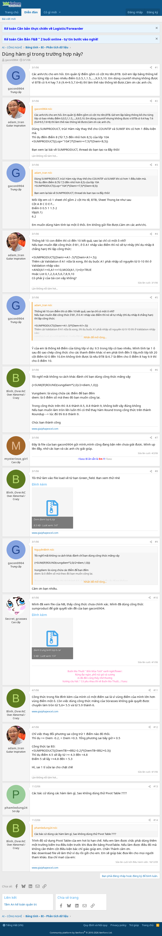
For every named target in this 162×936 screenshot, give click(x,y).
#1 (156, 67)
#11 (156, 690)
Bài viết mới (9, 19)
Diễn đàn (31, 12)
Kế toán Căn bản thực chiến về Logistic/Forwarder (43, 28)
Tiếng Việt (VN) (14, 925)
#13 (156, 786)
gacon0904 (11, 60)
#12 (156, 727)
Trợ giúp (134, 925)
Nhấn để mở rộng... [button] (95, 337)
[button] (60, 12)
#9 (156, 541)
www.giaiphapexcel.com (45, 428)
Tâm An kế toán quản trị (20, 904)
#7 (156, 437)
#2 (156, 101)
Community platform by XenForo (81, 932)
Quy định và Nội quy (95, 925)
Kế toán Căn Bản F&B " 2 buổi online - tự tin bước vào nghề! (51, 39)
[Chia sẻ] (151, 67)
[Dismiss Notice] (156, 28)
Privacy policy (118, 925)
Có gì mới (50, 12)
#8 (156, 471)
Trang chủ (11, 12)
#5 (156, 297)
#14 (156, 820)
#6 (156, 370)
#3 (156, 165)
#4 (156, 234)
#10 (156, 597)
